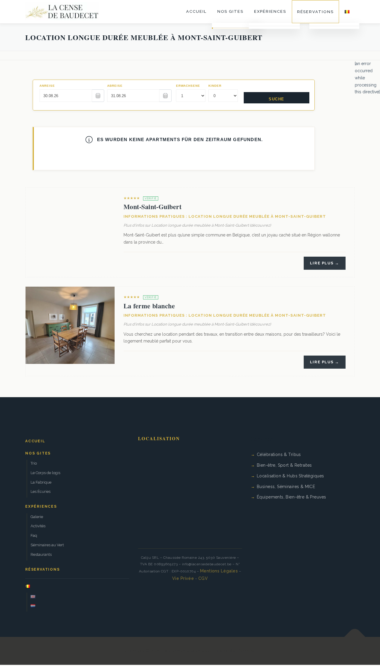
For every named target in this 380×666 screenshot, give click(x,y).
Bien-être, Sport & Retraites (284, 465)
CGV (203, 578)
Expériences (270, 11)
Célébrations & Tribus (279, 454)
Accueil (196, 11)
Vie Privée (183, 578)
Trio (34, 463)
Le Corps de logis (45, 473)
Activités (38, 526)
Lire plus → (324, 263)
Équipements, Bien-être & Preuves (291, 497)
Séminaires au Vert (47, 545)
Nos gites (230, 11)
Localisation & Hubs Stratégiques (290, 476)
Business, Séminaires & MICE (286, 486)
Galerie (37, 517)
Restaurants (41, 554)
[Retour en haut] (354, 637)
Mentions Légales (219, 571)
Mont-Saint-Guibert (152, 207)
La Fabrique (41, 482)
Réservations (315, 12)
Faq (34, 535)
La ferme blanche (149, 306)
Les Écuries (40, 491)
